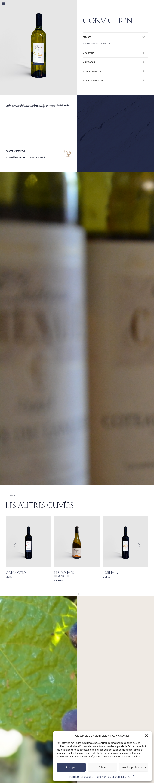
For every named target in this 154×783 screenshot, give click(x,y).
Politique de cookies (81, 777)
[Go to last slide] (14, 544)
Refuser (102, 767)
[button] (146, 736)
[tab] (76, 594)
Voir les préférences (134, 767)
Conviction (17, 573)
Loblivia (110, 573)
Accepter (71, 767)
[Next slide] (139, 544)
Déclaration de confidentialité (115, 777)
